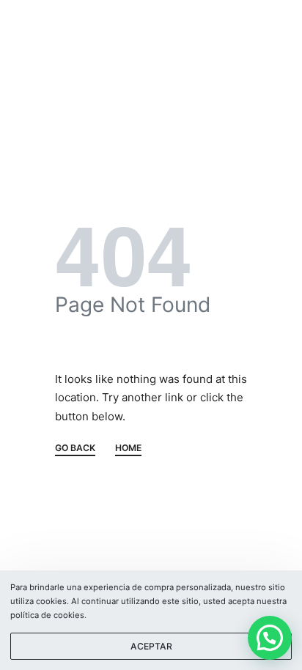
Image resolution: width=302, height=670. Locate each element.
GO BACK (75, 448)
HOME (128, 448)
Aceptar (151, 646)
